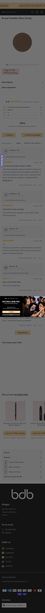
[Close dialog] (44, 296)
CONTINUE (11, 311)
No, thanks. (11, 314)
